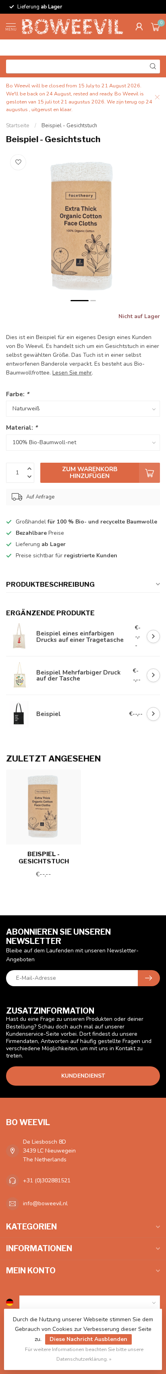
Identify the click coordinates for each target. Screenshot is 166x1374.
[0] (155, 27)
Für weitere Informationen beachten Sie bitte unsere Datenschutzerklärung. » (84, 1354)
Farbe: (17, 394)
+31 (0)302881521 (47, 1180)
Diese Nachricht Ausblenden (88, 1339)
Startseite (17, 125)
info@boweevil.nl (45, 1203)
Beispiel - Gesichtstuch (69, 125)
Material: (21, 427)
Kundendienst (83, 1076)
